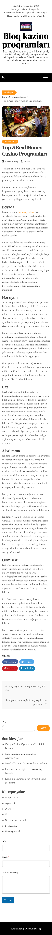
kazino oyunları (26, 211)
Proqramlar (34, 9)
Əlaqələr (41, 15)
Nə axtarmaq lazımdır (14, 12)
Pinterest (11, 668)
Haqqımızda (13, 15)
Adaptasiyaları (12, 797)
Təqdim (8, 900)
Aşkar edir (30, 12)
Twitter (28, 661)
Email (5, 857)
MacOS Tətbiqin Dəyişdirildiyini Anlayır (26, 763)
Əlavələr (9, 808)
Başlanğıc (15, 9)
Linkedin (28, 668)
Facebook (11, 661)
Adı (4, 841)
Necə (24, 9)
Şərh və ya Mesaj (10, 872)
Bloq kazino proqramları (26, 40)
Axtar (6, 722)
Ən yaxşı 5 (42, 12)
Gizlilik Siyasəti (28, 15)
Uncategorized (10, 141)
